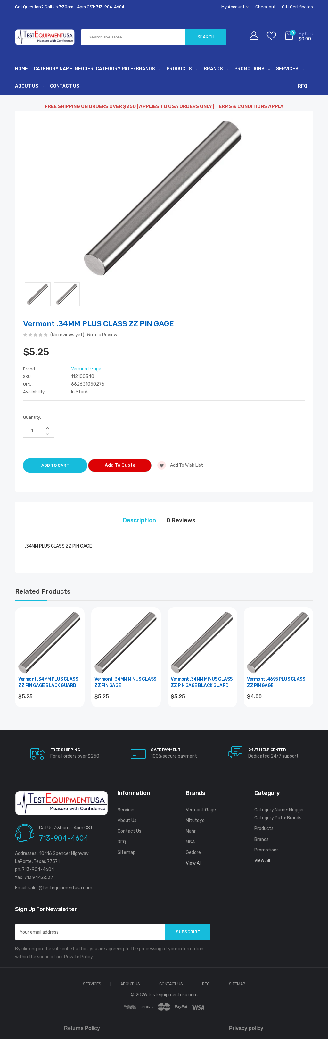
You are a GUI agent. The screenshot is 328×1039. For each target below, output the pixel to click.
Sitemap (126, 852)
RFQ (302, 86)
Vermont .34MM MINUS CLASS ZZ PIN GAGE (125, 682)
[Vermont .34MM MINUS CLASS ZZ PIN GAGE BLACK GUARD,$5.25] (202, 642)
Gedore (193, 852)
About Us (26, 86)
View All (193, 863)
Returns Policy (82, 1028)
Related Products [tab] (42, 591)
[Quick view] (75, 643)
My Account (233, 6)
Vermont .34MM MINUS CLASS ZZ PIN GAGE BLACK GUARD (202, 682)
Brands (213, 68)
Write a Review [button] (102, 335)
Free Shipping (65, 749)
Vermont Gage (201, 810)
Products (179, 68)
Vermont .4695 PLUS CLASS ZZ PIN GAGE (276, 682)
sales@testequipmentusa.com (60, 888)
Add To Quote (120, 465)
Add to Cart (50, 713)
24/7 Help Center (267, 749)
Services (287, 68)
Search (205, 37)
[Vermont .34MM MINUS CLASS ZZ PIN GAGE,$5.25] (126, 642)
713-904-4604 (63, 838)
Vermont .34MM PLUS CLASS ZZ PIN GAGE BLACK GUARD (48, 682)
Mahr (191, 831)
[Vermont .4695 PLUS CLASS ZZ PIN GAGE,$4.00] (278, 642)
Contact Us (64, 86)
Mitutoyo (195, 820)
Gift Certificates (297, 6)
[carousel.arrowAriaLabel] (37, 754)
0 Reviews (181, 520)
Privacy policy (246, 1028)
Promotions (249, 68)
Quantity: (32, 417)
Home (21, 68)
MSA (190, 842)
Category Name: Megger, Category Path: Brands (94, 68)
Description (139, 520)
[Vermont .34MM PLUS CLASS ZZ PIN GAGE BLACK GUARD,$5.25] (49, 642)
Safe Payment (165, 749)
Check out (265, 6)
